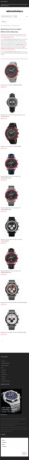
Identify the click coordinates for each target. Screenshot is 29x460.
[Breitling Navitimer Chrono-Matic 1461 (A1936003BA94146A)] (14, 195)
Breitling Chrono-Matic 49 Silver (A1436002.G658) (13, 332)
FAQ (2, 367)
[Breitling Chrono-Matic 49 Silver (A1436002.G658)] (14, 319)
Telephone (4, 442)
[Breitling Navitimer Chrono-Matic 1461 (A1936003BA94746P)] (14, 163)
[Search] (15, 16)
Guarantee (3, 370)
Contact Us (3, 378)
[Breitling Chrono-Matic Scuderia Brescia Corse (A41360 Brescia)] (14, 102)
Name (3, 440)
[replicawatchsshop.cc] (14, 11)
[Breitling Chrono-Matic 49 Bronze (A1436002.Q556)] (14, 289)
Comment (4, 446)
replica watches (7, 37)
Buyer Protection (4, 365)
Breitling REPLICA (7, 25)
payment (3, 376)
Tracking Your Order (5, 381)
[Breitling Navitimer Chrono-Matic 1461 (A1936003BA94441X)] (14, 258)
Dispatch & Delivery (5, 363)
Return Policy (4, 374)
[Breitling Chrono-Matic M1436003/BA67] (14, 133)
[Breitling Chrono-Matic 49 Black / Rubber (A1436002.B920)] (14, 226)
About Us (3, 361)
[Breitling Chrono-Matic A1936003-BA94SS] (14, 72)
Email (3, 444)
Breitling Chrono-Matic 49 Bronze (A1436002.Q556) (14, 302)
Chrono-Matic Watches (15, 25)
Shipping (3, 372)
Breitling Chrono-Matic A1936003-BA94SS (11, 85)
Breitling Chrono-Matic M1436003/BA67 (11, 146)
